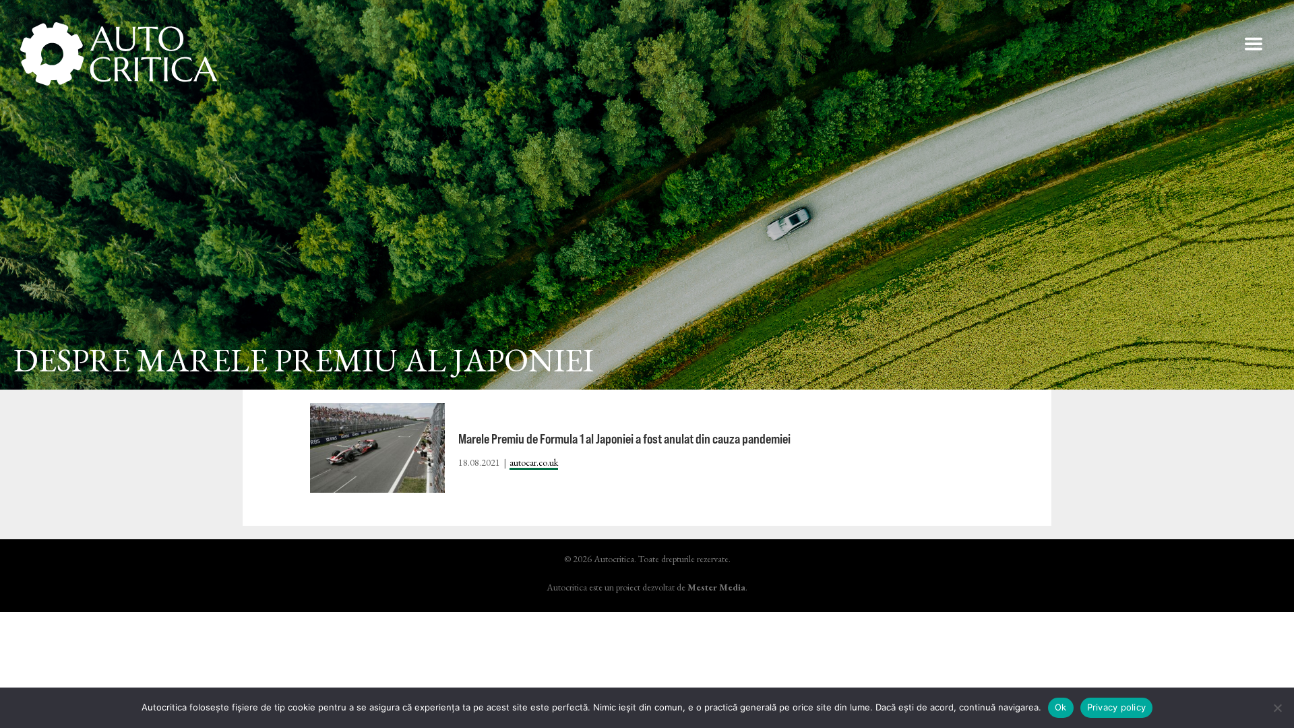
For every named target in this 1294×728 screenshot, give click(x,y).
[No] (1277, 708)
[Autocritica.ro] (119, 54)
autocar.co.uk (534, 462)
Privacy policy (1116, 707)
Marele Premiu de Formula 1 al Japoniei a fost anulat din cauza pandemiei (624, 438)
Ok (1061, 707)
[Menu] (1253, 44)
